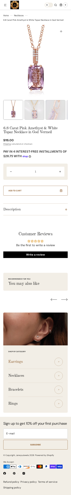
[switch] (49, 5)
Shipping (7, 144)
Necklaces (19, 15)
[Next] (64, 299)
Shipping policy (12, 487)
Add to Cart (14, 190)
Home (6, 15)
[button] (5, 5)
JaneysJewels (22, 455)
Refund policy (11, 482)
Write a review (35, 254)
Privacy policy (28, 482)
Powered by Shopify (44, 455)
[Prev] (54, 299)
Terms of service (47, 482)
